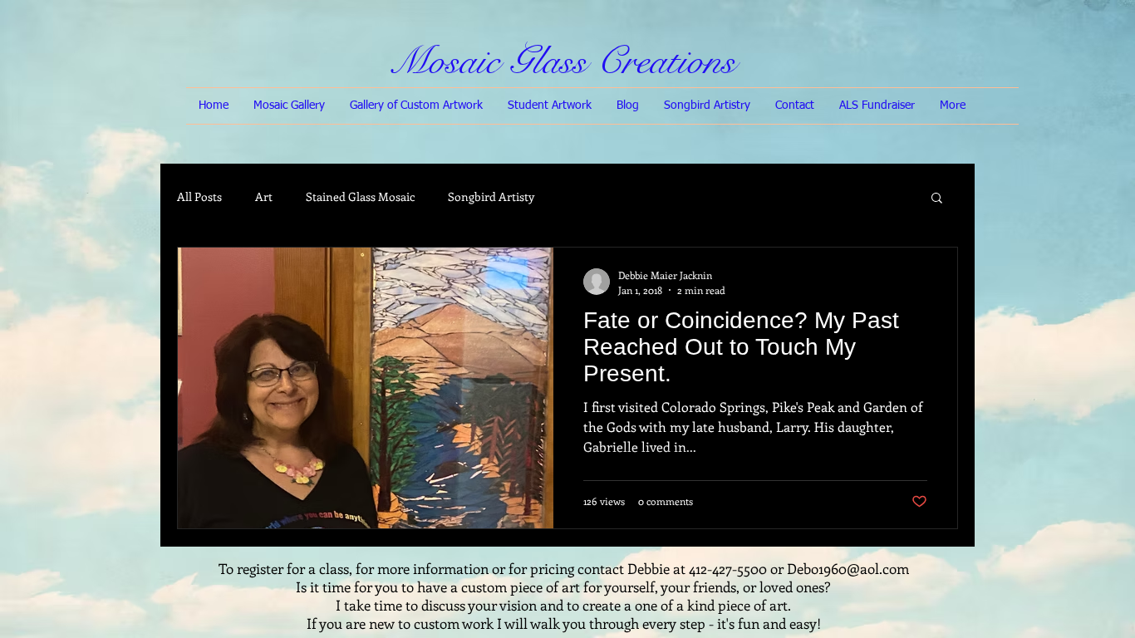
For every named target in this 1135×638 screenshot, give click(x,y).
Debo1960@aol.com (848, 568)
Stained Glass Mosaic (360, 196)
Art (264, 196)
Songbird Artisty (491, 196)
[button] (937, 199)
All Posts (199, 196)
